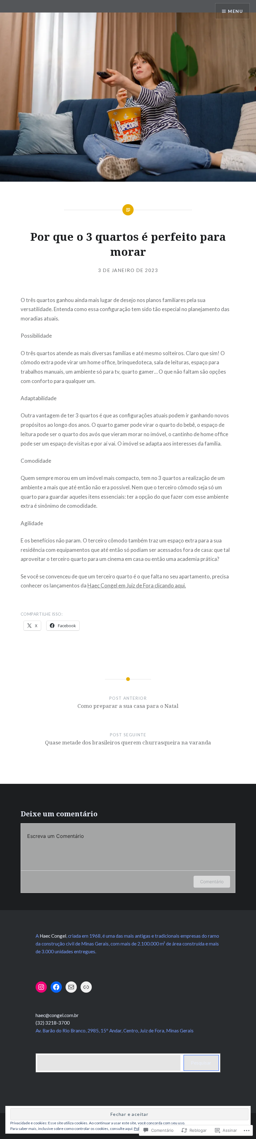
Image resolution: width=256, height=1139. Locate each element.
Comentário (212, 881)
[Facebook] (56, 987)
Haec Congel (53, 936)
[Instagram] (41, 987)
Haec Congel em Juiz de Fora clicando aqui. (136, 585)
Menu (235, 11)
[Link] (86, 987)
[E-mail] (71, 987)
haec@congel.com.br (57, 1015)
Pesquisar (201, 1063)
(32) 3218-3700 (53, 1023)
